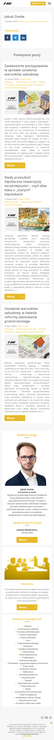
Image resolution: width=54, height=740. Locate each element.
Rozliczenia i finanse (28, 669)
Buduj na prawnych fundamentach (33, 21)
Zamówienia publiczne (28, 674)
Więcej (23, 539)
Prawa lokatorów (28, 686)
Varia (28, 640)
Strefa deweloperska (13, 205)
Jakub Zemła (26, 79)
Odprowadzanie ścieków (28, 683)
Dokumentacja (28, 652)
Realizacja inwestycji (28, 660)
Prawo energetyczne (28, 694)
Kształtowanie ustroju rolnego (28, 697)
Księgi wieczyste (11, 202)
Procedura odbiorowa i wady (28, 703)
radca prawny (27, 531)
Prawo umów (28, 666)
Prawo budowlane (28, 637)
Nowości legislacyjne (28, 634)
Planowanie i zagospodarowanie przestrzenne (24, 85)
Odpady (28, 680)
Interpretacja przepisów (26, 82)
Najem (28, 689)
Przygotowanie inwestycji (30, 202)
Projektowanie (28, 657)
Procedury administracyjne (15, 87)
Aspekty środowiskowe (28, 649)
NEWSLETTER (38, 3)
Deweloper (9, 82)
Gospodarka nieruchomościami (28, 692)
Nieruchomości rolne (28, 700)
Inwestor (42, 82)
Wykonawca (28, 672)
